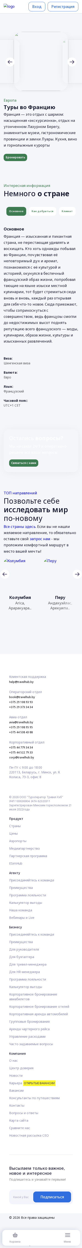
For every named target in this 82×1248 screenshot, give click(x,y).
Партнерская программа (28, 856)
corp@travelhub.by (21, 757)
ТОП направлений (20, 492)
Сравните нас (19, 1128)
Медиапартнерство (24, 848)
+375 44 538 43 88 (21, 732)
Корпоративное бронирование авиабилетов (33, 996)
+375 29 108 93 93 (21, 702)
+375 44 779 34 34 (21, 747)
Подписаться (52, 1196)
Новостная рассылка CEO (29, 1135)
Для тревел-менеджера (27, 964)
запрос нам (40, 538)
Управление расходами (27, 1036)
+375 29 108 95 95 (21, 727)
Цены (13, 833)
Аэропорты (17, 841)
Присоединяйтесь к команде (31, 880)
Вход (36, 6)
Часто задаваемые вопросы (31, 1044)
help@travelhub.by (21, 682)
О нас (13, 1060)
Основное (16, 211)
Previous (10, 61)
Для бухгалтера (21, 957)
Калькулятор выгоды (25, 902)
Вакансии (16, 1090)
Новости (16, 1075)
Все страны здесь (20, 526)
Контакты (16, 1105)
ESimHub (15, 863)
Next (72, 61)
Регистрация (62, 6)
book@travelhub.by (22, 697)
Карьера (32, 1083)
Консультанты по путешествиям (34, 1098)
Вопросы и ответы (23, 1113)
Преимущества (21, 887)
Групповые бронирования (29, 1021)
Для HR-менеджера (24, 972)
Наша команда (20, 910)
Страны (15, 826)
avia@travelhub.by (21, 722)
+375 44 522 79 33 (21, 752)
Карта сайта (18, 1120)
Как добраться (43, 211)
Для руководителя (24, 949)
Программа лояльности (27, 895)
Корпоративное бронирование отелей (39, 1006)
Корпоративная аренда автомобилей (38, 1014)
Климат (67, 211)
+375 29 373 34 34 (21, 707)
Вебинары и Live (21, 917)
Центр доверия (21, 1068)
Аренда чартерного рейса (29, 1029)
